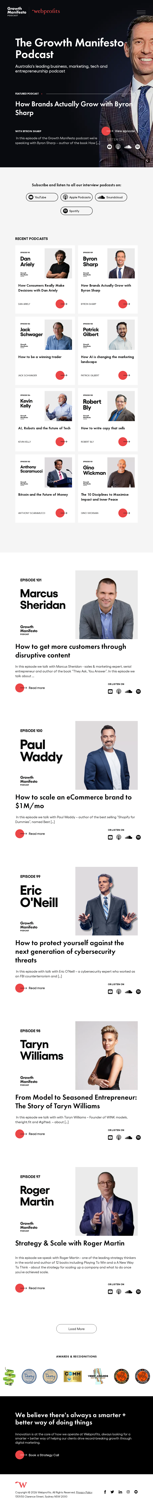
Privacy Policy (84, 1492)
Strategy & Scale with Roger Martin (70, 1243)
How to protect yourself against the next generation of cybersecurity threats (69, 951)
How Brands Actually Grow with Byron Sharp (74, 108)
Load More (76, 1329)
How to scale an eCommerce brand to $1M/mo (73, 801)
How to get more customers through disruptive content (70, 651)
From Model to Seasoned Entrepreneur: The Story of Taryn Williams (76, 1101)
